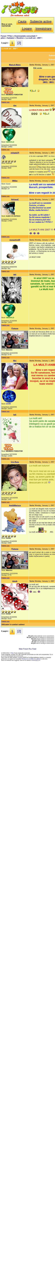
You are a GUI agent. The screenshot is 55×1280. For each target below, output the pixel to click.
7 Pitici (12, 653)
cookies (20, 657)
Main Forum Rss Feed (27, 649)
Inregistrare (44, 28)
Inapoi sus (5, 102)
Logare (27, 28)
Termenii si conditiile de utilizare (31, 659)
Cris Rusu (15, 462)
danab (14, 581)
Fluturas (14, 328)
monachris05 (14, 240)
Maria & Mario (15, 65)
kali (14, 415)
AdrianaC (15, 199)
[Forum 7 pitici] (19, 16)
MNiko (14, 181)
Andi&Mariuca (15, 505)
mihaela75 (15, 153)
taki (14, 274)
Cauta (22, 21)
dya (14, 105)
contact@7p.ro (35, 660)
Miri (14, 361)
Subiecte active (41, 21)
